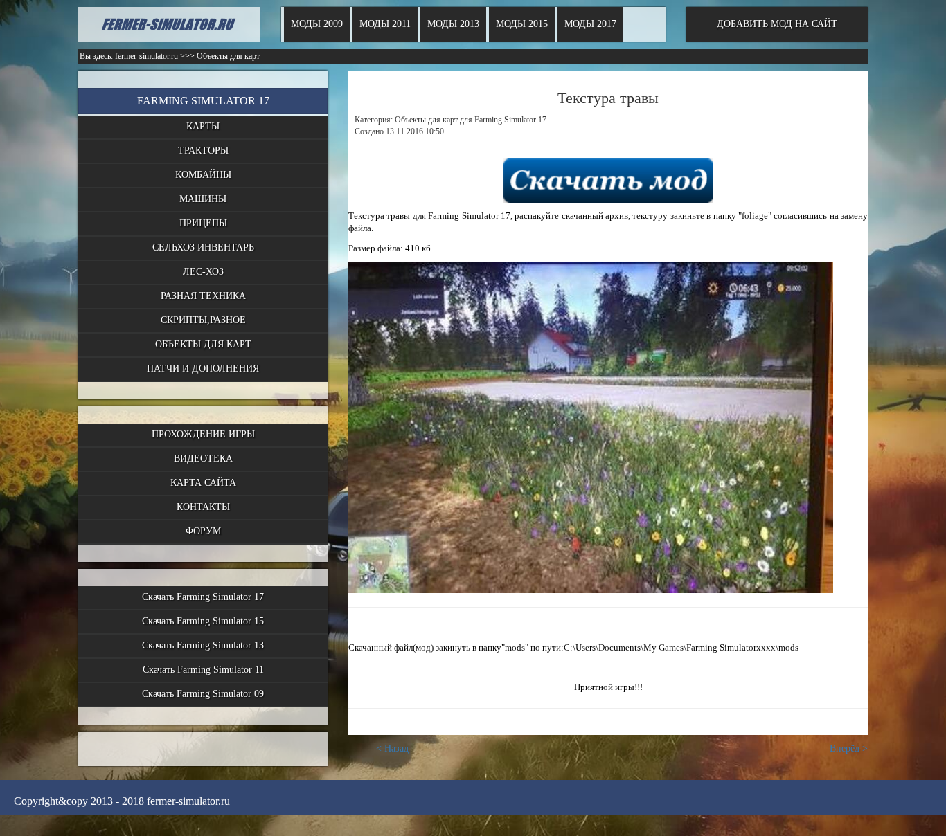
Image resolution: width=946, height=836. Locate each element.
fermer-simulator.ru (146, 56)
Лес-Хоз (203, 271)
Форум (203, 531)
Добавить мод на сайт (777, 24)
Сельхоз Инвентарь (203, 247)
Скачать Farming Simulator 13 (203, 645)
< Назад (392, 748)
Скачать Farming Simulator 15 (203, 621)
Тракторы (203, 150)
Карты (203, 126)
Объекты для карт (203, 344)
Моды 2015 (522, 24)
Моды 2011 (385, 24)
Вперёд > (849, 748)
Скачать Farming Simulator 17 (203, 597)
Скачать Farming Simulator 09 (203, 694)
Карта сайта (203, 483)
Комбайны (203, 175)
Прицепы (203, 223)
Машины (202, 199)
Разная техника (203, 296)
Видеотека (203, 458)
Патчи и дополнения (203, 368)
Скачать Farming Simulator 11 (203, 669)
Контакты (203, 507)
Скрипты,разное (203, 320)
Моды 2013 (453, 24)
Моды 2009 (317, 24)
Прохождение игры (203, 434)
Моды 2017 (590, 24)
